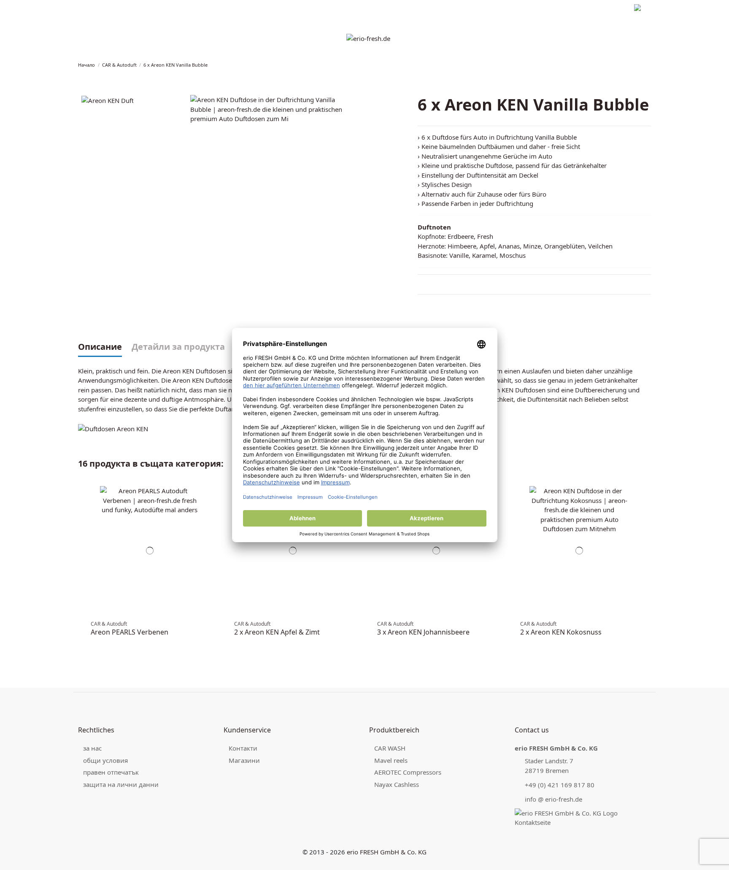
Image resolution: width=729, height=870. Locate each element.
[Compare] (211, 496)
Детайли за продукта (178, 347)
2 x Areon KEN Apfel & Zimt (277, 632)
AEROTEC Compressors (407, 772)
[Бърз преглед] (211, 505)
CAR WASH (389, 748)
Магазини (244, 760)
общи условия (105, 760)
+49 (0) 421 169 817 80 (559, 785)
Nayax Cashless (396, 784)
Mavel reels (391, 760)
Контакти (243, 748)
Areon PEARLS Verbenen (129, 632)
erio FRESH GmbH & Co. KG (387, 852)
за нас (92, 748)
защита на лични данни (163, 8)
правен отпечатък (101, 8)
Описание (100, 347)
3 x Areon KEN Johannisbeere (423, 632)
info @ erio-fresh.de (553, 799)
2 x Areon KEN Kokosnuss (561, 632)
